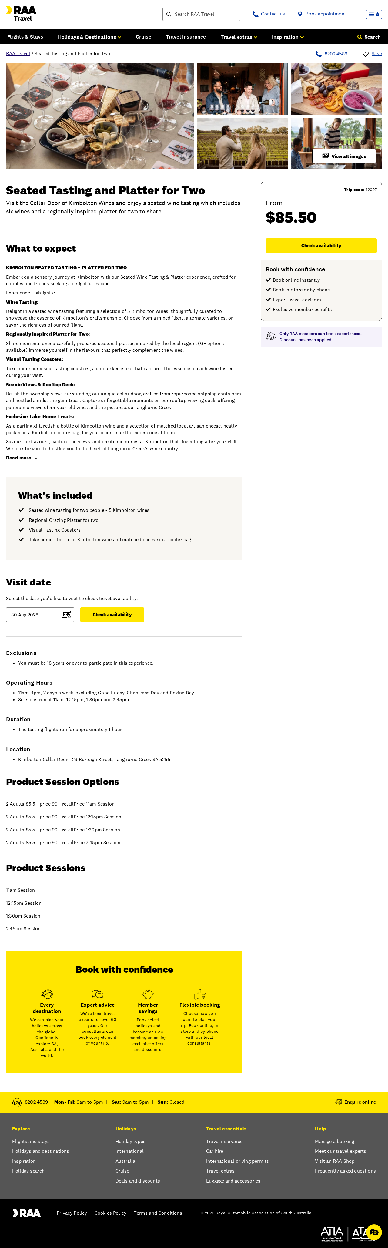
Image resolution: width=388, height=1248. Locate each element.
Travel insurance (224, 1141)
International (129, 1151)
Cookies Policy (110, 1213)
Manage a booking (334, 1141)
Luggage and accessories (233, 1181)
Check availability (321, 245)
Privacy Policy (72, 1213)
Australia (125, 1161)
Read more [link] (19, 458)
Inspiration (24, 1161)
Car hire (214, 1151)
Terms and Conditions (158, 1213)
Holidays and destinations (40, 1151)
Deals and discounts (137, 1181)
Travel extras (220, 1171)
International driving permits (237, 1161)
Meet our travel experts (340, 1151)
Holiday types (130, 1141)
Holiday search (28, 1171)
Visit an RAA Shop (334, 1161)
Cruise (143, 36)
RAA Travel (18, 53)
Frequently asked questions (345, 1171)
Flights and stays (31, 1141)
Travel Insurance (186, 36)
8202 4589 (336, 54)
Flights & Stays (25, 36)
